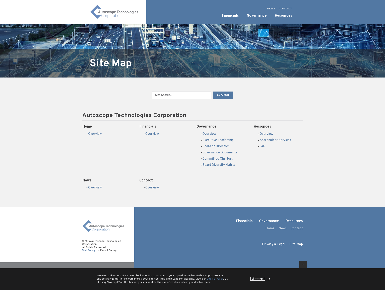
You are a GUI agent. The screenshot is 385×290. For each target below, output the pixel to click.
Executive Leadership (218, 140)
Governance (206, 126)
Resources (262, 126)
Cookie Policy (215, 279)
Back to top (303, 264)
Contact (146, 180)
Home (87, 126)
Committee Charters (218, 159)
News (86, 180)
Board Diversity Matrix (219, 165)
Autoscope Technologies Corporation (134, 115)
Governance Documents (220, 153)
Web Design (89, 250)
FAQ (262, 146)
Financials (147, 126)
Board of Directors (216, 146)
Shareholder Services (275, 140)
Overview (95, 134)
